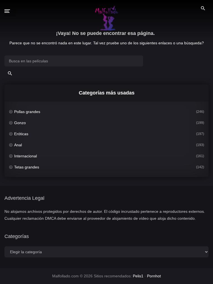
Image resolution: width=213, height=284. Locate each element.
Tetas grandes (26, 167)
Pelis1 (138, 276)
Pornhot (154, 276)
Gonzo (20, 123)
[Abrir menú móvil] (10, 11)
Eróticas (21, 134)
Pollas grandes (27, 111)
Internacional (25, 156)
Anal (18, 145)
